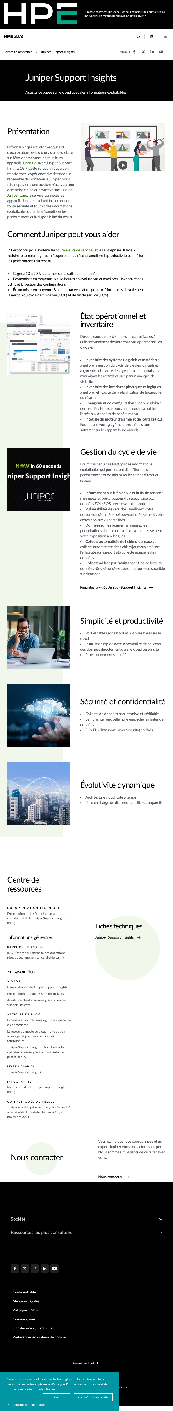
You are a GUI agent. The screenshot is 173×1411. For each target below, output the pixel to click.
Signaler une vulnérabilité (32, 1328)
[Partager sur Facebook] (134, 54)
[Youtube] (54, 1268)
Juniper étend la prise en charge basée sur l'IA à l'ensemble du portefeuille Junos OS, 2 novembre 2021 (38, 1112)
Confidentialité (24, 1292)
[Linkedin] (45, 1268)
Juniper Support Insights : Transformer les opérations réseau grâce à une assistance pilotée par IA (36, 1052)
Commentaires (24, 1319)
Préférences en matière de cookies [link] (40, 1337)
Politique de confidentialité (26, 1404)
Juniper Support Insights (24, 1072)
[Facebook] (15, 1268)
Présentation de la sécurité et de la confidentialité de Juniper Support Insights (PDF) (36, 918)
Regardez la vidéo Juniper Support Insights (113, 587)
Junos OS (29, 163)
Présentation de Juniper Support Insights (35, 993)
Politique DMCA (26, 1310)
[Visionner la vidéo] (122, 165)
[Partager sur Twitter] (143, 54)
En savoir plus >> (136, 15)
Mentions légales (26, 1301)
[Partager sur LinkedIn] (152, 54)
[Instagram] (35, 1268)
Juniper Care (17, 195)
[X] (25, 1268)
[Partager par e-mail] (161, 54)
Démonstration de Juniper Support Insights (37, 987)
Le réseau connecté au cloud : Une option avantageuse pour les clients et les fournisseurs (36, 1036)
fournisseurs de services (75, 250)
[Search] (138, 36)
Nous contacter (110, 1177)
